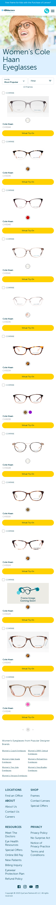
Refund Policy (13, 878)
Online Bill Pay (14, 855)
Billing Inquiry (13, 865)
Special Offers (39, 805)
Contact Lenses (40, 800)
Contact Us (12, 811)
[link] (28, 106)
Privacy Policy (39, 832)
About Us (11, 806)
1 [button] (28, 730)
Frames (35, 795)
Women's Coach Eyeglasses (14, 751)
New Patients (13, 860)
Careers (10, 816)
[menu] (52, 11)
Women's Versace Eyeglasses (14, 776)
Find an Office (14, 795)
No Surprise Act (40, 837)
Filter (33, 81)
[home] (8, 10)
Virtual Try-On (28, 133)
